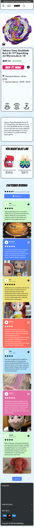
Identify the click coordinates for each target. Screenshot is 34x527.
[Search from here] (23, 6)
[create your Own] (10, 7)
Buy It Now (13, 67)
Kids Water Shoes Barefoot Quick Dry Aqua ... (24, 170)
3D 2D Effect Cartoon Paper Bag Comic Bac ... (9, 170)
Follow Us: (5, 485)
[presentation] (4, 160)
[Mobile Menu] (4, 6)
